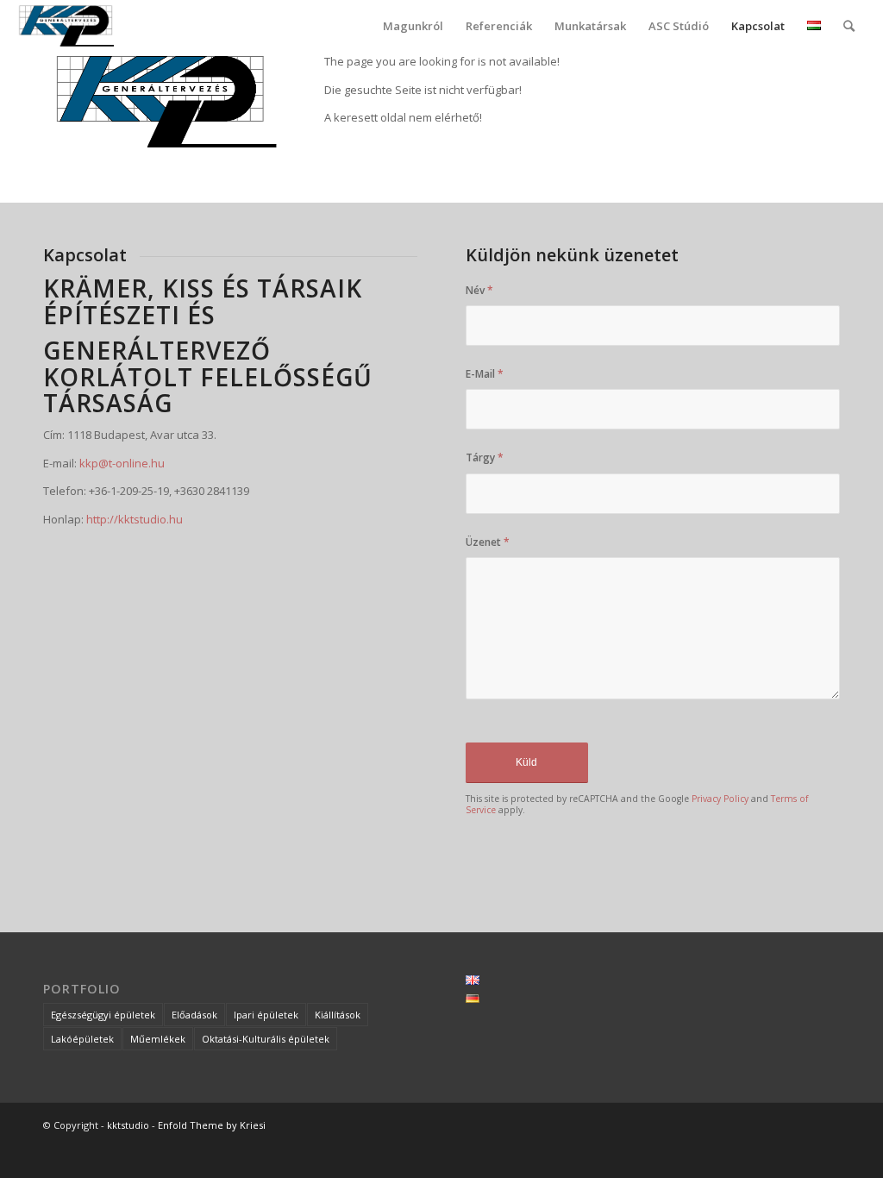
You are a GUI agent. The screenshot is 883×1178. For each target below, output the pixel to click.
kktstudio (128, 1124)
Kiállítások (337, 1014)
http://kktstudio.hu (134, 519)
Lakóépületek (82, 1038)
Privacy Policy (720, 799)
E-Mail (485, 374)
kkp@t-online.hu (122, 463)
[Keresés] (849, 26)
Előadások (194, 1014)
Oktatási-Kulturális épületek (265, 1038)
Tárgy (485, 457)
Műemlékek (157, 1038)
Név (479, 290)
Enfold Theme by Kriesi (212, 1124)
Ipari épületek (266, 1014)
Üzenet (488, 542)
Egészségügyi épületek (103, 1014)
